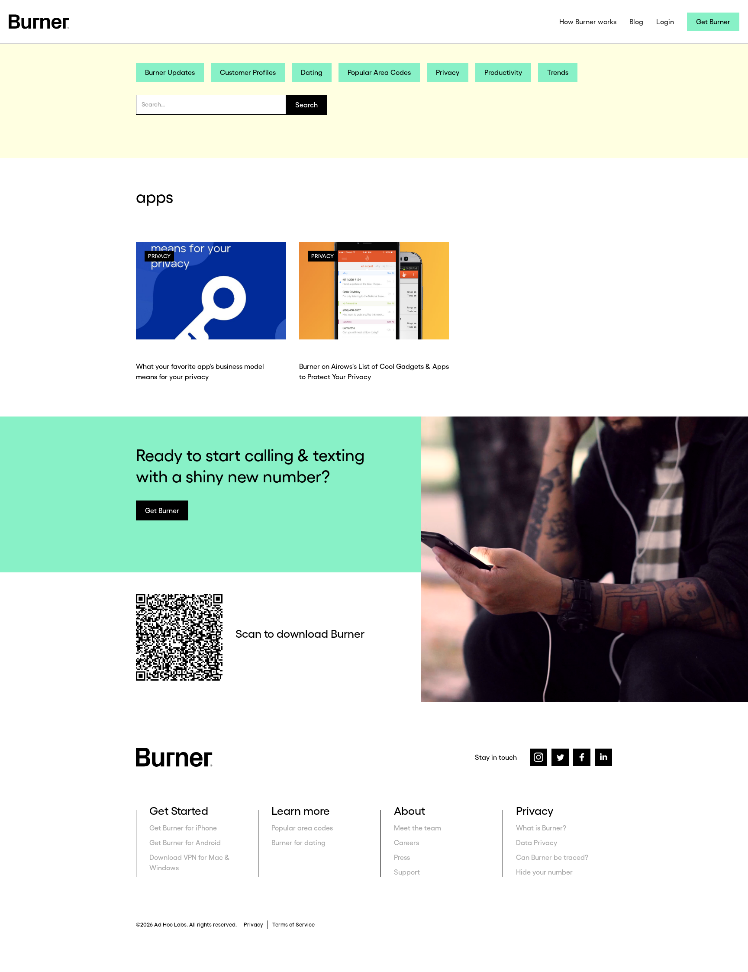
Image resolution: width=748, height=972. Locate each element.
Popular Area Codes (379, 72)
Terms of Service (293, 924)
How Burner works (587, 22)
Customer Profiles (248, 72)
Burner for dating (298, 842)
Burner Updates (170, 72)
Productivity (503, 72)
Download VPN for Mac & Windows (189, 862)
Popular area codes (302, 828)
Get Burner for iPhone (183, 828)
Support (407, 872)
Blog (636, 22)
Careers (406, 842)
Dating (311, 72)
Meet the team (417, 828)
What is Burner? (541, 828)
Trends (557, 72)
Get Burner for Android (185, 842)
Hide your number (544, 872)
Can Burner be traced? (552, 857)
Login (665, 22)
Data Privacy (536, 842)
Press (402, 857)
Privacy (447, 72)
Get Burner (713, 22)
